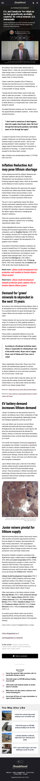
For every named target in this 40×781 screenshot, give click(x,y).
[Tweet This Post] (16, 38)
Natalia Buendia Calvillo (23, 31)
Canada (14, 644)
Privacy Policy (18, 774)
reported (17, 583)
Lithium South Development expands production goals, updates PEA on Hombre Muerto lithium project (19, 282)
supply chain (6, 648)
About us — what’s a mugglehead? (15, 772)
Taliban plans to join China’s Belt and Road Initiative (22, 389)
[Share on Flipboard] (20, 38)
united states (15, 648)
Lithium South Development (21, 646)
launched (31, 443)
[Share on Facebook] (12, 38)
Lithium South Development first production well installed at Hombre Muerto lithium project (19, 272)
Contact (25, 774)
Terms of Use (30, 772)
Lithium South (6, 646)
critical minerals (23, 644)
